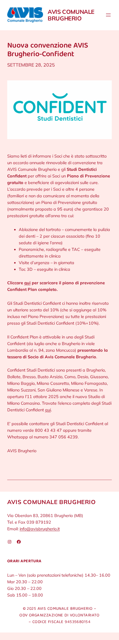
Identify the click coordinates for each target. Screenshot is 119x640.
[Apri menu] (108, 15)
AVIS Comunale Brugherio (71, 15)
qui (27, 282)
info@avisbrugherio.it (40, 528)
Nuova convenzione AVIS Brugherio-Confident (47, 50)
